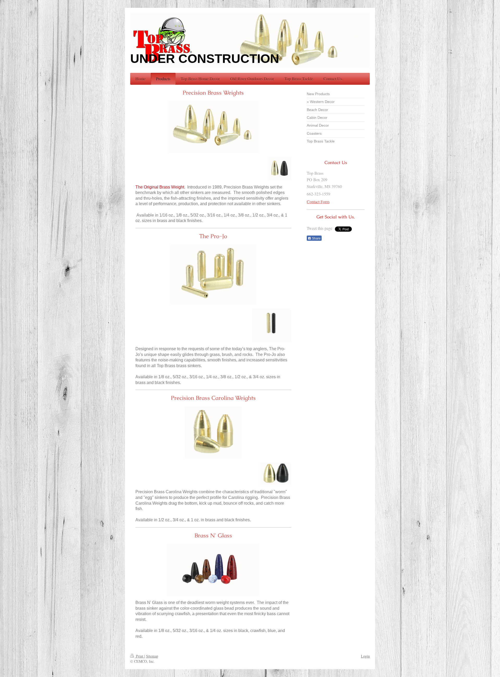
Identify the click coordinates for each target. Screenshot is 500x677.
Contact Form (318, 201)
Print (139, 656)
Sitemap (152, 656)
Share (316, 238)
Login (365, 656)
